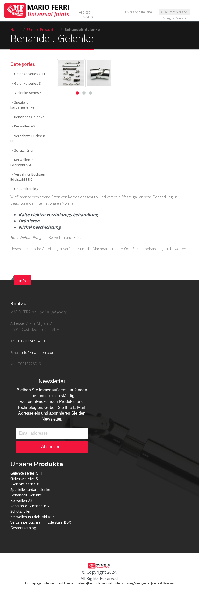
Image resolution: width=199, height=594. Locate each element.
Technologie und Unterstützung (111, 583)
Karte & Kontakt (163, 583)
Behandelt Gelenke (29, 116)
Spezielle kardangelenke (22, 105)
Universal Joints (52, 311)
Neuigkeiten (142, 583)
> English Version (175, 18)
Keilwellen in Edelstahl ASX (22, 162)
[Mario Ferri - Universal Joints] (37, 10)
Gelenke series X (28, 92)
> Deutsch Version (174, 12)
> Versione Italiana (138, 12)
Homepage (33, 583)
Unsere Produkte (41, 29)
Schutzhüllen (24, 150)
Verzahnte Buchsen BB (27, 138)
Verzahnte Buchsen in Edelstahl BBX (29, 177)
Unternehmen (52, 583)
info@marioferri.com (38, 352)
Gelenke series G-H (29, 73)
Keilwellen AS (24, 126)
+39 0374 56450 (86, 14)
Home (15, 29)
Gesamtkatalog (26, 188)
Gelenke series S (27, 83)
